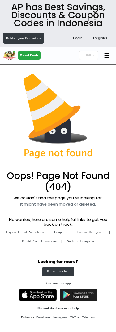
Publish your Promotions (23, 38)
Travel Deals (29, 55)
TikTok (74, 317)
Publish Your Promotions (39, 241)
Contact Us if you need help (58, 308)
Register (99, 38)
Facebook (43, 317)
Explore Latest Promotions (25, 232)
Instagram (60, 317)
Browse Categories (90, 232)
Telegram (88, 317)
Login (77, 38)
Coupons (60, 232)
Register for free (58, 271)
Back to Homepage (80, 241)
